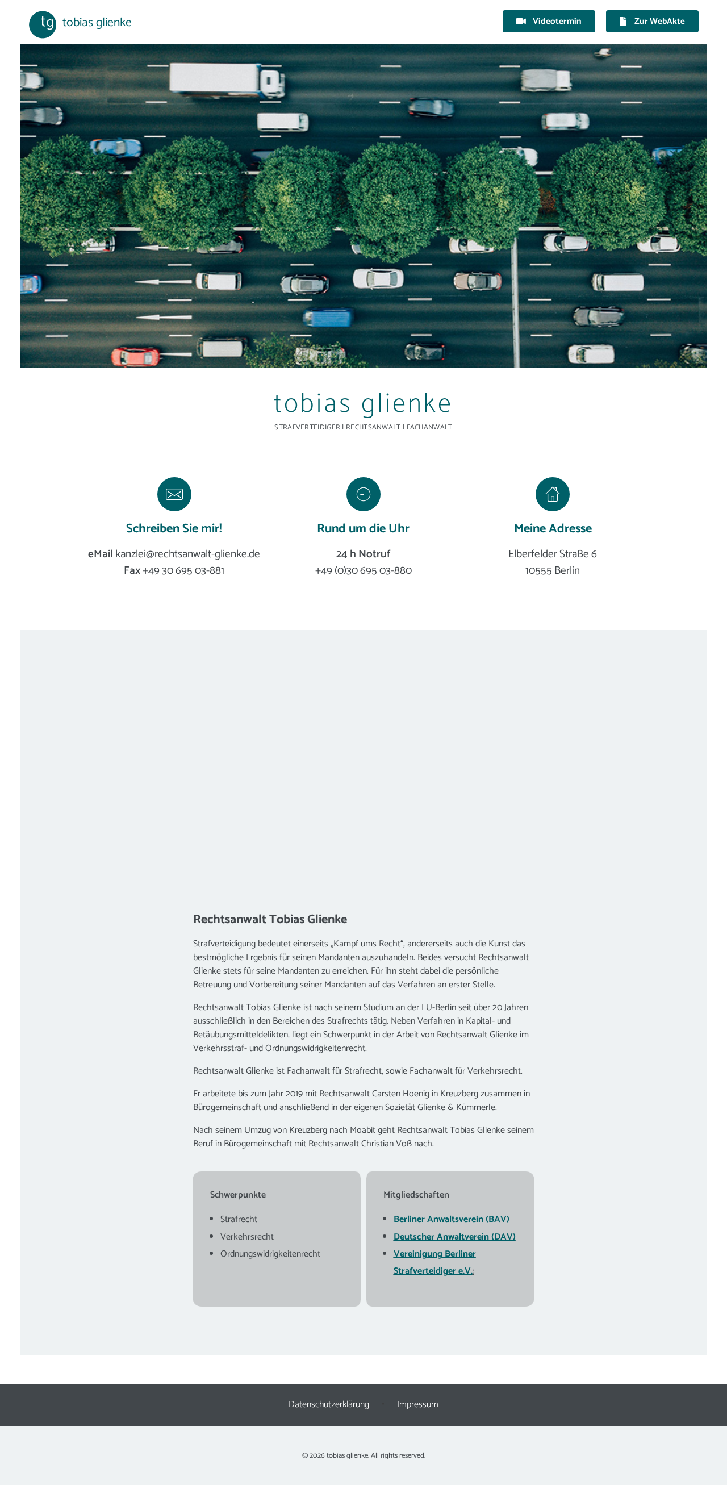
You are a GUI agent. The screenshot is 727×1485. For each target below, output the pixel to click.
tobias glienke (97, 22)
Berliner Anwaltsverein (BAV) (451, 1219)
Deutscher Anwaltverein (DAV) (455, 1237)
